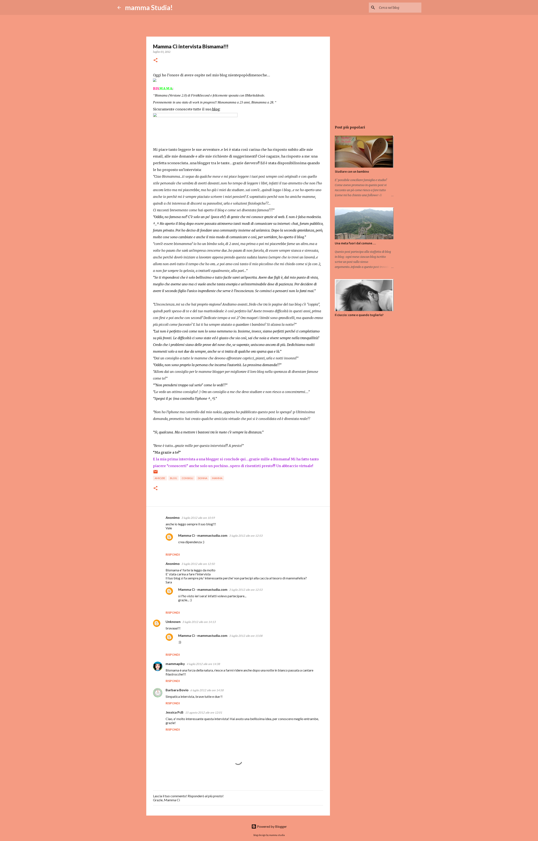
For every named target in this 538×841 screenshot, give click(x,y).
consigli (187, 478)
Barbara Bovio (177, 690)
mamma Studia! (149, 7)
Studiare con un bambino (352, 171)
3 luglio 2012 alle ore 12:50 (198, 564)
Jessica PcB (174, 712)
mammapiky (175, 664)
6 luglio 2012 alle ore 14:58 (207, 690)
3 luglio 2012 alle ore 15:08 (245, 635)
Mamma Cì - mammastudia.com (202, 535)
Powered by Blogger (271, 826)
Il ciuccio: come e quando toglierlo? (359, 315)
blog (173, 478)
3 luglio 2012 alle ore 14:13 (199, 622)
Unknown (173, 622)
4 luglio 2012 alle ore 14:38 (203, 664)
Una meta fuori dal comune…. (355, 243)
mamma (217, 478)
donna (202, 478)
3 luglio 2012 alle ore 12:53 (245, 535)
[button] (155, 60)
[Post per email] (155, 473)
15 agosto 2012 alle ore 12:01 (203, 712)
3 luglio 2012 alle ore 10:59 (198, 517)
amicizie (160, 478)
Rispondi (173, 554)
